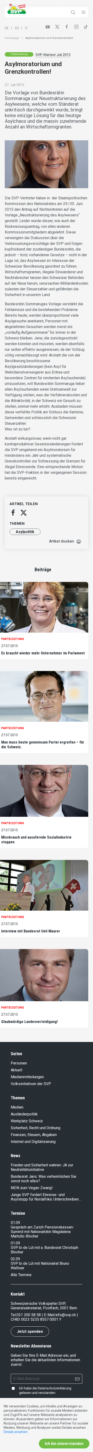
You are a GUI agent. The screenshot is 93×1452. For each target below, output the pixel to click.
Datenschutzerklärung (54, 1388)
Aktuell (16, 1070)
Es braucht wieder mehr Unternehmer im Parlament (43, 653)
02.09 (15, 1259)
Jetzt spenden (30, 1331)
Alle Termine (21, 1275)
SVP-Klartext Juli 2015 (53, 55)
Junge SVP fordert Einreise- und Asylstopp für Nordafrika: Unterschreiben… (46, 1196)
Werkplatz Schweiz (27, 1121)
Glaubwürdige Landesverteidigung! (29, 1021)
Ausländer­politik (24, 1114)
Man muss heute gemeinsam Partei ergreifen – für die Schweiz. (42, 744)
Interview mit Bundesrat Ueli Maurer (30, 931)
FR (17, 28)
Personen (19, 1063)
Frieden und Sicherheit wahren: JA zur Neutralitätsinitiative (42, 1167)
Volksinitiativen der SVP (31, 1084)
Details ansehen (16, 1432)
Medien (17, 1107)
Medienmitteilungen (27, 1077)
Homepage (12, 38)
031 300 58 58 (28, 1315)
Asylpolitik (25, 532)
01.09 (15, 1222)
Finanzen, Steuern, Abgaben (34, 1134)
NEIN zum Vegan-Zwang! (32, 1188)
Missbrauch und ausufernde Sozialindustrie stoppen (36, 839)
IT (26, 28)
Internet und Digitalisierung (33, 1141)
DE (7, 28)
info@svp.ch (65, 1315)
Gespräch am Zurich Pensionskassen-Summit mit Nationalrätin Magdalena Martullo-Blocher (42, 1231)
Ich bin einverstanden (64, 1443)
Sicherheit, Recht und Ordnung (35, 1128)
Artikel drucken (61, 541)
